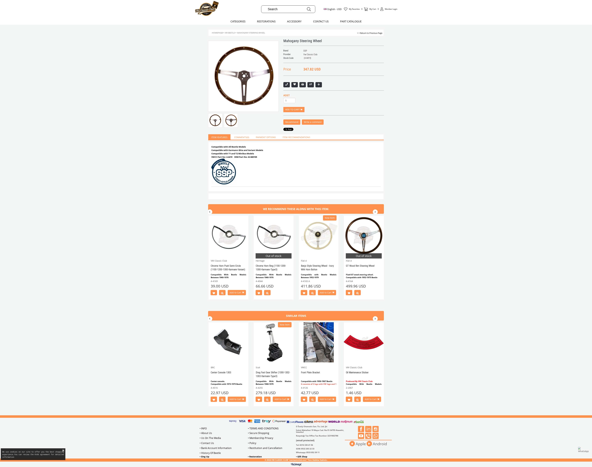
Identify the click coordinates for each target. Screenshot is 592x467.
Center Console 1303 (221, 372)
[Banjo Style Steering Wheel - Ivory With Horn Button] (319, 235)
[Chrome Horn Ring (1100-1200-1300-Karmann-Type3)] (273, 235)
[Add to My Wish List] (302, 84)
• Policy (252, 443)
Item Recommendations (296, 137)
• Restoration (255, 456)
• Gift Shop (301, 456)
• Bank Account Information (216, 448)
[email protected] (305, 440)
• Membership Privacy (260, 438)
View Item (222, 293)
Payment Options (266, 137)
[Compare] (310, 84)
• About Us (206, 433)
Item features (219, 137)
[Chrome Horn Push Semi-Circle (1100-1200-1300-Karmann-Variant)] (228, 235)
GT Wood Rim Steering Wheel (360, 265)
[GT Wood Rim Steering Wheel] (364, 235)
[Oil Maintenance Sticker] (364, 342)
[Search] (309, 9)
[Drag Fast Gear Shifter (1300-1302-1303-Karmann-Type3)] (273, 342)
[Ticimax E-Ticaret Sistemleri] (296, 464)
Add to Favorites (214, 293)
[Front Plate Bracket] (319, 342)
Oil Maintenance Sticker (357, 372)
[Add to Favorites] (294, 84)
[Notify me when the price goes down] (318, 84)
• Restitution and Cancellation (265, 448)
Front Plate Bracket (310, 372)
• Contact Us (207, 443)
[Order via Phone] (286, 84)
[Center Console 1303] (228, 342)
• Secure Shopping (258, 433)
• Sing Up (204, 456)
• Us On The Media (210, 438)
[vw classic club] (207, 9)
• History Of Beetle (210, 453)
